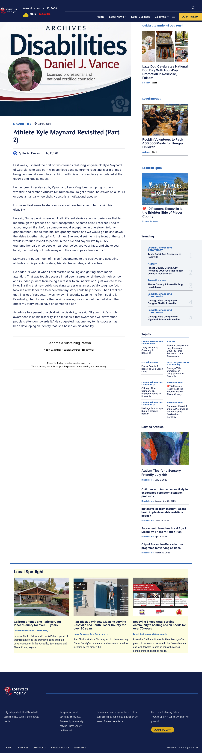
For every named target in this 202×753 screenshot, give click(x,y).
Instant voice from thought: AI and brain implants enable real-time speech (164, 512)
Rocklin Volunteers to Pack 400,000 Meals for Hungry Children (162, 143)
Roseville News (150, 221)
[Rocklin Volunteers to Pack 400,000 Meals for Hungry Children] (165, 120)
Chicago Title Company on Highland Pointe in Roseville (164, 318)
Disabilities (22, 123)
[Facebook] (85, 153)
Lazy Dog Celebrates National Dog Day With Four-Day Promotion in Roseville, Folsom (165, 72)
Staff (154, 82)
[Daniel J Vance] (16, 153)
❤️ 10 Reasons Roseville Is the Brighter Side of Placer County (162, 212)
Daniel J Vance (31, 153)
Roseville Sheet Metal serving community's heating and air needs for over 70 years (159, 625)
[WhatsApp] (107, 153)
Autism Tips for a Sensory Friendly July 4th (161, 473)
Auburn (146, 152)
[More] (121, 153)
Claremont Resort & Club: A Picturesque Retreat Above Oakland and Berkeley (177, 411)
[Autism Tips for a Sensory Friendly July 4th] (165, 448)
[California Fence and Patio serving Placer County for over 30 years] (41, 597)
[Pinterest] (100, 153)
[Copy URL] (114, 153)
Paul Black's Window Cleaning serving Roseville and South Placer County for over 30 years (100, 625)
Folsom (146, 83)
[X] (92, 153)
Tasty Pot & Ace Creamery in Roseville (164, 255)
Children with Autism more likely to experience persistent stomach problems (164, 493)
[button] (193, 8)
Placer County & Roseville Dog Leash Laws (165, 286)
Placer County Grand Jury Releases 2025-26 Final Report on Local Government (165, 270)
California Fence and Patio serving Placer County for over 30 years (37, 623)
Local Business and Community (160, 248)
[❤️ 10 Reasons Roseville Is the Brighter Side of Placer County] (165, 189)
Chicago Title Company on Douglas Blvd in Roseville (163, 302)
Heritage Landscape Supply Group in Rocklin (152, 411)
